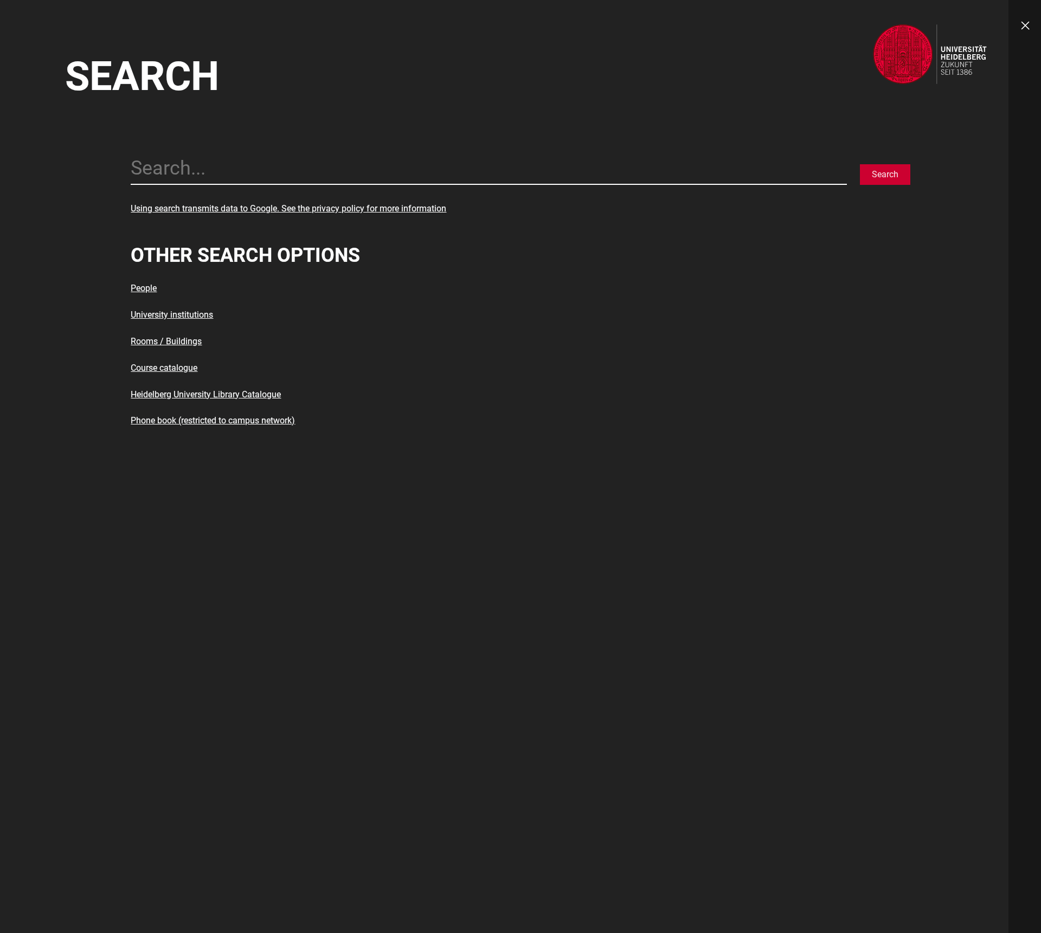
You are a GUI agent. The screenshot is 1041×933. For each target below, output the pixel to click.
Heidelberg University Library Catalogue (206, 394)
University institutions (172, 315)
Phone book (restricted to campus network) (213, 420)
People (144, 288)
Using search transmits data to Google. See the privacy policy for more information (288, 208)
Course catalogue (164, 368)
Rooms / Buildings (166, 341)
